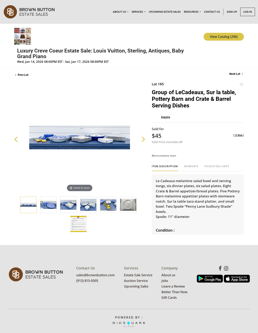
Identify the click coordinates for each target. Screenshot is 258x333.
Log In (247, 11)
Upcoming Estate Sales (165, 11)
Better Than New (174, 292)
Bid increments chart (164, 155)
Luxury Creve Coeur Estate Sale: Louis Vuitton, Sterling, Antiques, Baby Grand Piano (100, 53)
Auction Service (136, 280)
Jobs (164, 280)
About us (168, 275)
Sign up (232, 11)
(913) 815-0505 (87, 280)
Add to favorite (241, 84)
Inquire (165, 117)
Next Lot (235, 73)
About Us (120, 11)
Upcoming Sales (136, 286)
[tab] (165, 168)
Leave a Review (173, 286)
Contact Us (212, 11)
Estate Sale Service (138, 275)
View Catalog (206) (224, 36)
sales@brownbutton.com (95, 275)
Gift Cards (169, 297)
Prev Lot (22, 74)
